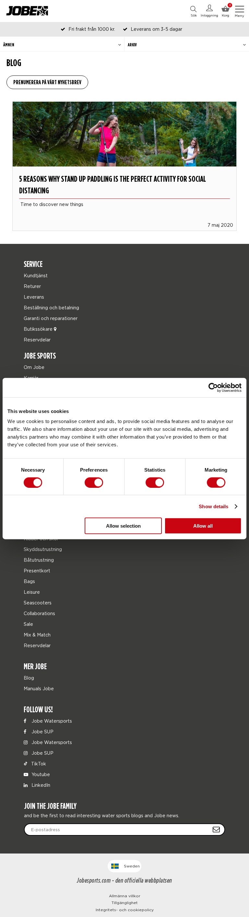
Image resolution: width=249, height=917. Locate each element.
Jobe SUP (41, 731)
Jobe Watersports (51, 720)
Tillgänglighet (125, 902)
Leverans (34, 296)
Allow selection (123, 526)
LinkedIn (40, 785)
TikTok (38, 763)
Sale (28, 624)
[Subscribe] (216, 829)
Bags (29, 581)
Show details (213, 506)
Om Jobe (34, 367)
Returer (32, 286)
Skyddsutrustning (43, 549)
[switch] (94, 482)
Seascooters (38, 602)
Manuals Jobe (39, 688)
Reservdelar (37, 339)
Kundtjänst (36, 275)
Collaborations (39, 613)
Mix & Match (37, 634)
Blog (29, 677)
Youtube (40, 774)
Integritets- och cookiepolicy (125, 910)
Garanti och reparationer (50, 318)
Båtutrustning (39, 559)
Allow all (203, 526)
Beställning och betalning (51, 307)
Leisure (32, 592)
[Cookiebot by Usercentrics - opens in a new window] (213, 387)
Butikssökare (39, 329)
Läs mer (124, 174)
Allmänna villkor (124, 896)
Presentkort (37, 570)
